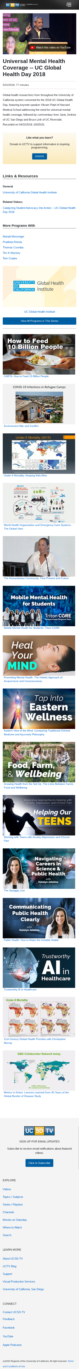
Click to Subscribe (39, 1163)
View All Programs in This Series (39, 321)
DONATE (39, 156)
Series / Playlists (13, 1204)
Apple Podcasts (12, 1344)
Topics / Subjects (13, 1196)
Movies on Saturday (15, 1219)
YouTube (8, 1336)
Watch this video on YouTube (50, 48)
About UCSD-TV (13, 1258)
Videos (7, 1189)
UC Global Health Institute (39, 311)
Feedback (9, 1319)
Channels (8, 1212)
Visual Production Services (19, 1281)
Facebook (9, 1327)
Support (7, 1273)
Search (7, 1235)
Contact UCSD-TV (14, 1312)
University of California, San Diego (23, 1289)
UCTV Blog (9, 1266)
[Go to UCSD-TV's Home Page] (22, 4)
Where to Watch (12, 1227)
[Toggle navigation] (68, 4)
